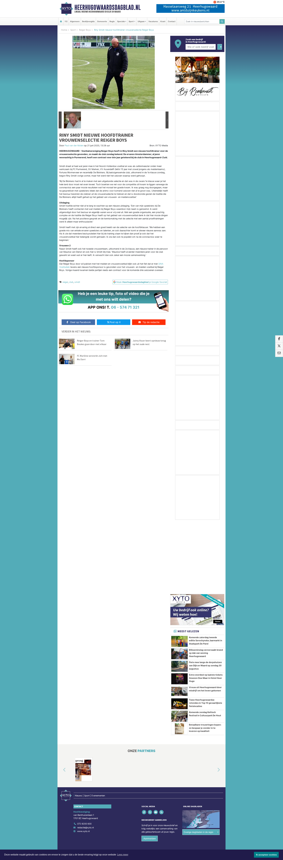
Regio (112, 21)
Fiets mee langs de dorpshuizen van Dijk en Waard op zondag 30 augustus (205, 594)
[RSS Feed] (162, 741)
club (71, 282)
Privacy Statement (213, 785)
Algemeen (75, 21)
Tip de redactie (151, 322)
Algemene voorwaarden (180, 785)
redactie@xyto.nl (85, 756)
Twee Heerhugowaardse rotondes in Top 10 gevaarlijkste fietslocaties (205, 632)
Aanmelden (149, 767)
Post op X (115, 322)
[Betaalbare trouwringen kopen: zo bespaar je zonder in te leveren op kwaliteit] (179, 657)
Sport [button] (131, 21)
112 (66, 21)
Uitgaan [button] (141, 21)
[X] (150, 741)
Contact (171, 21)
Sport (73, 30)
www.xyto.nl (83, 760)
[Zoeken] (222, 21)
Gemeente (102, 21)
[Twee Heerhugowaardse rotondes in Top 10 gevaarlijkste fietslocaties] (179, 632)
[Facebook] (144, 741)
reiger (65, 282)
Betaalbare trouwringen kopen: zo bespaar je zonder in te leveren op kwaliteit (205, 656)
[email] (279, 353)
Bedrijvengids (88, 21)
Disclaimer (198, 785)
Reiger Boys (85, 30)
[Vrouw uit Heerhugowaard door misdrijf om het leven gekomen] (179, 620)
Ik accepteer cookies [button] (266, 855)
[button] (60, 120)
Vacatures (153, 21)
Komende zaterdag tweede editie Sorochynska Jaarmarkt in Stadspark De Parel (205, 569)
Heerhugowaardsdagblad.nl (107, 7)
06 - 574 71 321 (125, 307)
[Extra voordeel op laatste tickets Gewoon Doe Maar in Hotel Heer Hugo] (179, 607)
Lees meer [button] (122, 854)
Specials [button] (121, 21)
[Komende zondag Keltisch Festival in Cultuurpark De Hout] (179, 645)
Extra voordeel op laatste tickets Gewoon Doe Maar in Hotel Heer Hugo (206, 607)
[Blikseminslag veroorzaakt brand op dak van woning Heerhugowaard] (179, 583)
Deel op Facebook (80, 322)
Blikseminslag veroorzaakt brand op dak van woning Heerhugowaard (206, 582)
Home (64, 30)
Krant (162, 21)
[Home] (61, 21)
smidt (77, 282)
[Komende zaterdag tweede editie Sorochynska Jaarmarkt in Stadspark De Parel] (179, 570)
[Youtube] (156, 741)
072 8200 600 (84, 752)
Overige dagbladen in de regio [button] (198, 761)
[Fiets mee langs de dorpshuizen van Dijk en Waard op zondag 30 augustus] (179, 595)
